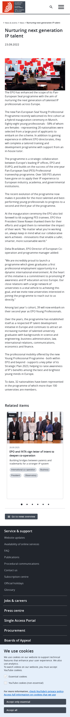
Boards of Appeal (17, 640)
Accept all (12, 710)
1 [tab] (21, 504)
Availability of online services (21, 544)
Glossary (9, 590)
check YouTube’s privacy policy (46, 691)
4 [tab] (37, 504)
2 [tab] (27, 504)
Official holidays (14, 583)
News (22, 23)
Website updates (14, 537)
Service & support (18, 531)
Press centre (14, 610)
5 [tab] (43, 504)
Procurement (14, 630)
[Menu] (61, 7)
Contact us (10, 570)
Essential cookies (18, 676)
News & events (11, 23)
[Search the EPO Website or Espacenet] (51, 7)
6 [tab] (48, 504)
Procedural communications (21, 563)
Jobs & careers (15, 600)
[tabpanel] (35, 457)
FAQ (6, 550)
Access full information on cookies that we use (30, 694)
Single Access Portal (20, 620)
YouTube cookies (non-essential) (26, 682)
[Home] (15, 7)
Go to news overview (23, 516)
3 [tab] (32, 504)
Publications (11, 557)
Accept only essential (18, 701)
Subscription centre (16, 577)
